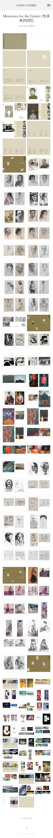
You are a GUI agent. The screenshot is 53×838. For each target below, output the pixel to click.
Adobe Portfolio (30, 834)
